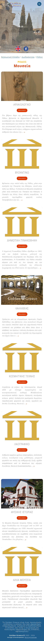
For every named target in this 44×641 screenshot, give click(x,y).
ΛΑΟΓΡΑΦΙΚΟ (22, 444)
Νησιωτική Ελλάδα (10, 57)
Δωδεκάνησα (28, 57)
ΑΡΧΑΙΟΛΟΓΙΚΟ (22, 104)
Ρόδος (39, 57)
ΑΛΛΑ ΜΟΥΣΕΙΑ (22, 580)
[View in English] (18, 48)
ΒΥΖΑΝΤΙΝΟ (22, 172)
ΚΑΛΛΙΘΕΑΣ (22, 308)
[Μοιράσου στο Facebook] (25, 48)
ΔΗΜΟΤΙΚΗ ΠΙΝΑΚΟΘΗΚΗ (22, 240)
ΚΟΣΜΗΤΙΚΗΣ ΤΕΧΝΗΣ (22, 376)
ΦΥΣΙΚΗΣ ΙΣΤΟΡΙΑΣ (22, 512)
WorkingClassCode (31, 637)
